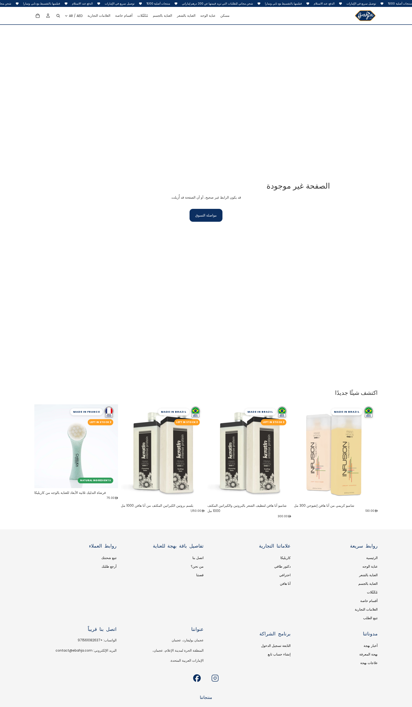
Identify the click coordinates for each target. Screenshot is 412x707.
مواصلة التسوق (206, 215)
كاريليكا (285, 557)
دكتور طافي (282, 566)
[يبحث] (58, 16)
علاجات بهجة (369, 662)
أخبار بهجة (371, 645)
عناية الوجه (370, 566)
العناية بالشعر (368, 575)
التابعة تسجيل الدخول (276, 645)
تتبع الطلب (370, 618)
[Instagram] (215, 678)
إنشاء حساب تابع (279, 654)
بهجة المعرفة (368, 654)
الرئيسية (372, 557)
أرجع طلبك (109, 566)
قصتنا (200, 575)
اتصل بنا (198, 557)
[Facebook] (197, 678)
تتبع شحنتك (109, 557)
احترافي (285, 575)
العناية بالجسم (368, 583)
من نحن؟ (197, 566)
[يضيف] (283, 493)
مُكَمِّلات (372, 592)
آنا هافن (285, 583)
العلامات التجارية (366, 609)
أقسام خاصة (369, 600)
